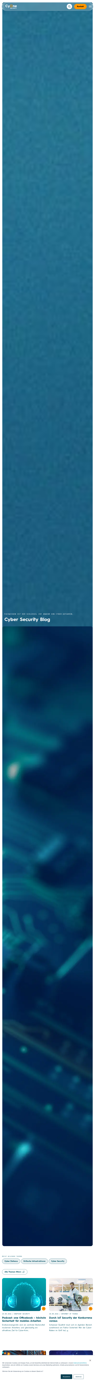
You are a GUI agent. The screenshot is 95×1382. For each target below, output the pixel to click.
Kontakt (80, 6)
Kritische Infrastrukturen (34, 1261)
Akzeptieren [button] (66, 1377)
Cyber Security (57, 1261)
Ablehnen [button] (79, 1377)
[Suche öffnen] (69, 6)
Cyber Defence (11, 1261)
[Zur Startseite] (11, 7)
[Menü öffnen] (90, 6)
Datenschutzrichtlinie (80, 1363)
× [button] (90, 1360)
